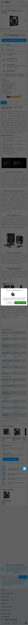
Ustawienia (10, 302)
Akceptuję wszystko (20, 302)
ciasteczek (14, 297)
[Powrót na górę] (26, 623)
